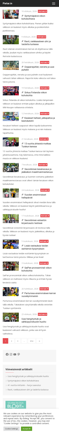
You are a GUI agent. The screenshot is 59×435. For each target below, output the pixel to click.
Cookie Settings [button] (11, 428)
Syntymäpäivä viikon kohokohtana (33, 17)
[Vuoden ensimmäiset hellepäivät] (11, 193)
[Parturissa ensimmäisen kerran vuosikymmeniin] (11, 291)
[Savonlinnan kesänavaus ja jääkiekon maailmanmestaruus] (11, 167)
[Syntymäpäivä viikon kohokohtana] (11, 14)
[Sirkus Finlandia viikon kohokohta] (11, 90)
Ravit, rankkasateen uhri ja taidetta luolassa (36, 43)
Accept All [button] (26, 428)
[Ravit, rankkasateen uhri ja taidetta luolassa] (11, 39)
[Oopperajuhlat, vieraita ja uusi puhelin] (11, 65)
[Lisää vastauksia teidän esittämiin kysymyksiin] (11, 244)
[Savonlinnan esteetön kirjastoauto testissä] (11, 218)
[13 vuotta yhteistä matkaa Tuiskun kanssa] (11, 141)
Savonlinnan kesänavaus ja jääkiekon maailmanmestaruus (37, 170)
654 (31, 341)
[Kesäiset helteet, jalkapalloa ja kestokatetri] (11, 116)
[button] (53, 3)
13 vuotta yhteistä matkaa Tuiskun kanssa (36, 145)
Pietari (42, 11)
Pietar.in (7, 3)
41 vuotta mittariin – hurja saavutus (24, 385)
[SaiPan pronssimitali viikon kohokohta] (11, 266)
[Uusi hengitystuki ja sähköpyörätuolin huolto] (11, 317)
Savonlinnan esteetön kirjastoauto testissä (34, 221)
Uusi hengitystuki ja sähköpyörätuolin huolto (34, 320)
